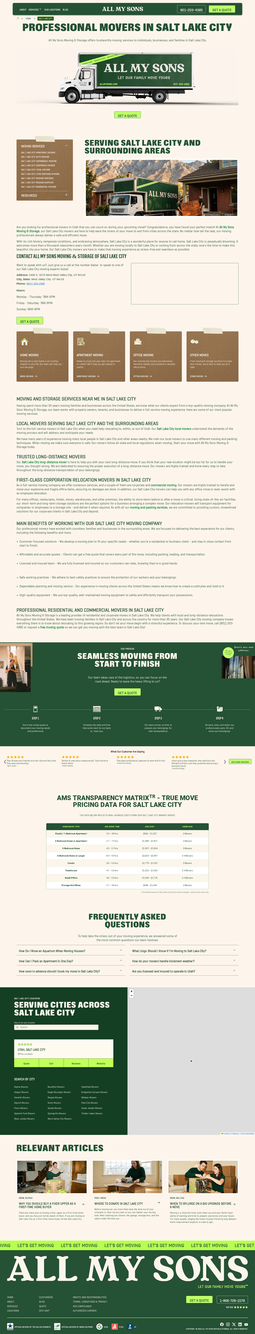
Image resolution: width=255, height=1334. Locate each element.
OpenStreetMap (247, 1133)
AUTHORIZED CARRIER (85, 1310)
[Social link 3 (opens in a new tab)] (234, 1325)
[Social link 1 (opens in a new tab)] (222, 1325)
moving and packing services (148, 506)
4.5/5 (121, 1326)
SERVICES (12, 1305)
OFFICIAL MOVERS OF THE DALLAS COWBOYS (32, 1326)
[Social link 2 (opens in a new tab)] (228, 1325)
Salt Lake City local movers (174, 428)
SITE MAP (44, 1310)
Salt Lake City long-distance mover (44, 461)
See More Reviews (240, 761)
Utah (28, 18)
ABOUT (10, 1301)
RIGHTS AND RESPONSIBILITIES (90, 1296)
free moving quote (52, 626)
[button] (45, 145)
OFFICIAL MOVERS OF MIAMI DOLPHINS (77, 1326)
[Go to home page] (18, 18)
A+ (135, 1326)
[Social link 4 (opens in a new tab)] (240, 1325)
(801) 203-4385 (35, 283)
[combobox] (58, 1027)
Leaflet (226, 1133)
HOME (10, 1296)
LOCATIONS (13, 1310)
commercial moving (163, 484)
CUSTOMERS (46, 1296)
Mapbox (235, 1133)
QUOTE (42, 1305)
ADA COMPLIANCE (82, 1305)
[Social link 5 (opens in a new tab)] (246, 1325)
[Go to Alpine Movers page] (191, 1061)
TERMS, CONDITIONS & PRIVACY (90, 1301)
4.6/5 (106, 1326)
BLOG (42, 1301)
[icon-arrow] (83, 1204)
